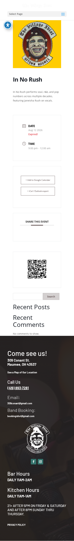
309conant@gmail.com (19, 403)
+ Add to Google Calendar (38, 180)
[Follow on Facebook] (33, 461)
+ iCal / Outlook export (38, 191)
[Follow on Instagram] (40, 461)
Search (51, 296)
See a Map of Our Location (22, 372)
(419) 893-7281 (18, 388)
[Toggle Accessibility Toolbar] (8, 25)
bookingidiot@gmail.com (20, 416)
